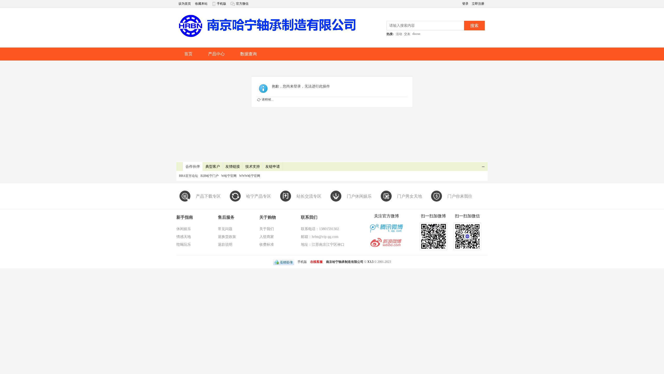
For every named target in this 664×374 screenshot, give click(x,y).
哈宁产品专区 (258, 196)
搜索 (474, 25)
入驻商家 (266, 237)
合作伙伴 (192, 167)
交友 (407, 34)
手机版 (221, 3)
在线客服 (316, 262)
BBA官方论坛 (188, 176)
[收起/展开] (483, 167)
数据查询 (248, 54)
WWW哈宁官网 (249, 176)
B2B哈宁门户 (209, 176)
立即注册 (478, 3)
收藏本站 (201, 3)
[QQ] (283, 262)
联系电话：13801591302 (320, 229)
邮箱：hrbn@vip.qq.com (319, 237)
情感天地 (183, 237)
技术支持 (252, 167)
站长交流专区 (308, 196)
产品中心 (216, 54)
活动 (399, 34)
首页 (188, 54)
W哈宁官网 (229, 176)
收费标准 (266, 244)
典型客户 (212, 167)
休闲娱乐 (183, 229)
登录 (465, 3)
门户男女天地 (409, 196)
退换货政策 (227, 237)
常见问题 (225, 229)
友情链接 (232, 167)
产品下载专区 (208, 196)
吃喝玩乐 (183, 244)
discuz (416, 34)
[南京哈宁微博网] (267, 36)
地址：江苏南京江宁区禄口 (322, 244)
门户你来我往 (459, 196)
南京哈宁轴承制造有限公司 (344, 262)
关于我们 (266, 229)
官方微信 (242, 3)
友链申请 (272, 167)
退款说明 (225, 244)
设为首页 (184, 3)
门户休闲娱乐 (359, 196)
